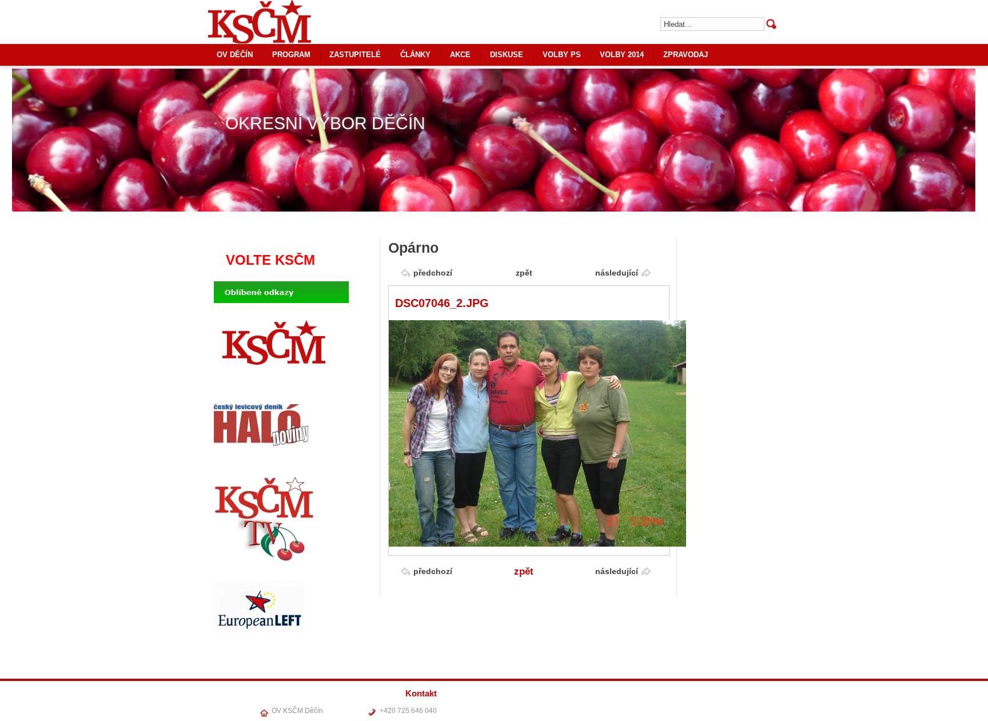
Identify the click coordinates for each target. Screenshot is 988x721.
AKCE (460, 54)
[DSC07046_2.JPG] (537, 544)
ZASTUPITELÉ (355, 54)
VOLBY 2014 (622, 54)
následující (616, 272)
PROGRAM (291, 54)
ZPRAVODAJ (685, 54)
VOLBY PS (562, 54)
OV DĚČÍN (235, 54)
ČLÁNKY (415, 54)
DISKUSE (506, 54)
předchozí (432, 272)
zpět (524, 272)
